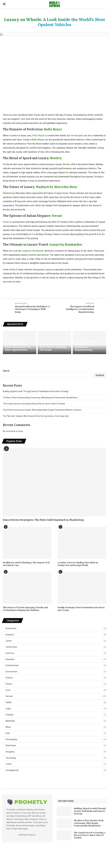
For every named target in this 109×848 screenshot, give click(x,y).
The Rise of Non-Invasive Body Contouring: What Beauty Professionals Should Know (40, 397)
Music (56, 727)
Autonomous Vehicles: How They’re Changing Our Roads (53, 347)
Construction (56, 647)
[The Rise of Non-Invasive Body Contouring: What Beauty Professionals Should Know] (64, 823)
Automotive (56, 628)
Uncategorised (56, 770)
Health (56, 702)
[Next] (104, 324)
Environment (56, 671)
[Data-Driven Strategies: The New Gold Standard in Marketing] (54, 482)
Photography (56, 739)
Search (6, 371)
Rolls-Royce (53, 129)
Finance (56, 678)
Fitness (56, 684)
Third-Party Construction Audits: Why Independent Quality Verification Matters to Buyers (42, 410)
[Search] (104, 4)
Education (56, 659)
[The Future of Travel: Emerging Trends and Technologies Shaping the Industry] (27, 588)
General (56, 696)
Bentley (56, 158)
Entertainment (56, 665)
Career (56, 641)
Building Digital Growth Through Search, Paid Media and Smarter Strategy (36, 391)
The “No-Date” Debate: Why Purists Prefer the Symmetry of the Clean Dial (36, 416)
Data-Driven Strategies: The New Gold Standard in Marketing (43, 519)
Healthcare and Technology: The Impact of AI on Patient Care (26, 564)
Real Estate (56, 745)
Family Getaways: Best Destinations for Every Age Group (81, 609)
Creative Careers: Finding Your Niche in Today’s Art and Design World (78, 564)
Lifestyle (56, 715)
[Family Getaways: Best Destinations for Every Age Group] (82, 588)
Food (56, 690)
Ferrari (57, 216)
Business (56, 634)
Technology (56, 758)
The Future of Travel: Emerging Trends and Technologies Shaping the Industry (25, 609)
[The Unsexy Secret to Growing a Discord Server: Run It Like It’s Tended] (64, 835)
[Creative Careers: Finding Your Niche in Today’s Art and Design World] (82, 543)
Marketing (56, 721)
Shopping (56, 752)
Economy (56, 653)
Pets (56, 733)
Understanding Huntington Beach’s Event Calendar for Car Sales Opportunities (18, 345)
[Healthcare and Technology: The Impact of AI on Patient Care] (27, 543)
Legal (56, 708)
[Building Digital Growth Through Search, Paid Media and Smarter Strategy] (64, 811)
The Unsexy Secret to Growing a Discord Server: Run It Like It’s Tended (34, 404)
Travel (56, 764)
